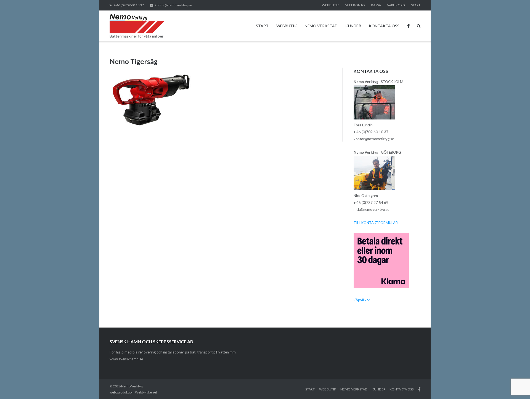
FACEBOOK (408, 25)
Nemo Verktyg (131, 386)
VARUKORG (396, 5)
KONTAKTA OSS (384, 25)
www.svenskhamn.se (126, 359)
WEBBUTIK (330, 5)
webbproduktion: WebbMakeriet (133, 392)
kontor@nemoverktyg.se (173, 5)
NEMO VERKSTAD (321, 25)
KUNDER (353, 25)
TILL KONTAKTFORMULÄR (376, 222)
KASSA (376, 5)
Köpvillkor (362, 300)
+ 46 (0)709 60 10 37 (129, 5)
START (415, 5)
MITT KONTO (355, 5)
